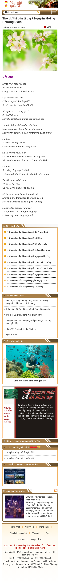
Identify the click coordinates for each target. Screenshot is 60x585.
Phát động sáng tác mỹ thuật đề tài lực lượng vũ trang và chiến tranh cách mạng (28, 302)
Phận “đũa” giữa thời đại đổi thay (21, 329)
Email (49, 27)
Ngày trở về (11, 334)
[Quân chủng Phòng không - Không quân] (16, 476)
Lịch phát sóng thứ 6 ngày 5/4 (20, 458)
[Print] (55, 27)
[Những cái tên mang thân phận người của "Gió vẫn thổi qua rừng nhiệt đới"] (11, 394)
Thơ (47, 533)
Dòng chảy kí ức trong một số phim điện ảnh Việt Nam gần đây (29, 321)
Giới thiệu (29, 527)
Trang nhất (15, 527)
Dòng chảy (44, 527)
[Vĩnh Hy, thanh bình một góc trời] (30, 361)
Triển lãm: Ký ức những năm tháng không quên (28, 309)
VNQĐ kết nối (36, 539)
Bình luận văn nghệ (18, 533)
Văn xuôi (36, 533)
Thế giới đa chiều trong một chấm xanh (24, 315)
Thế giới (21, 539)
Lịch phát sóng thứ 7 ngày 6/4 (20, 452)
